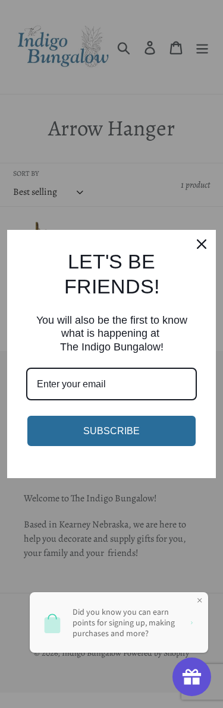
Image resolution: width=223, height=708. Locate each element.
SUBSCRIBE (111, 431)
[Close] (201, 244)
